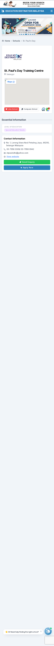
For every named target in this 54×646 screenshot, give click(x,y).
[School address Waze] (43, 109)
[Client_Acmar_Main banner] (27, 26)
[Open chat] (48, 631)
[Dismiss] (41, 631)
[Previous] (5, 26)
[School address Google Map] (48, 109)
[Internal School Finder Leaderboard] (27, 4)
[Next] (49, 26)
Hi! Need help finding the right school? (22, 632)
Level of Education (13, 127)
